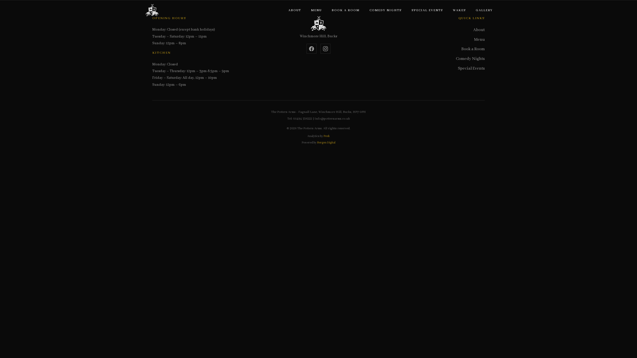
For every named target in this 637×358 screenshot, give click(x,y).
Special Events (427, 10)
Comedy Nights (386, 10)
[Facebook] (312, 49)
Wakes (459, 10)
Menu (316, 10)
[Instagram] (325, 49)
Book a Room (346, 10)
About (294, 10)
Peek (326, 136)
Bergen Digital (326, 142)
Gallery (484, 10)
